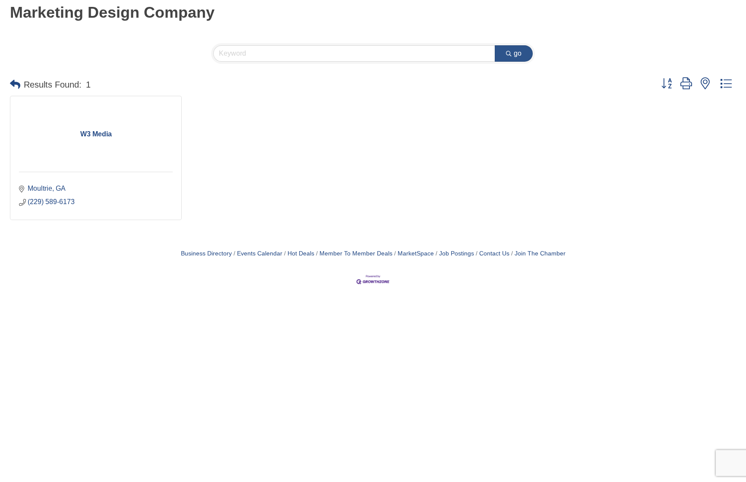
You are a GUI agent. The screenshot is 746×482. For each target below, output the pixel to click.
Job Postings (456, 253)
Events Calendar (259, 253)
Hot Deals (301, 253)
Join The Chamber (540, 253)
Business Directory (206, 253)
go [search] (518, 53)
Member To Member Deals (355, 253)
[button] (15, 84)
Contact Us (494, 253)
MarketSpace (416, 253)
